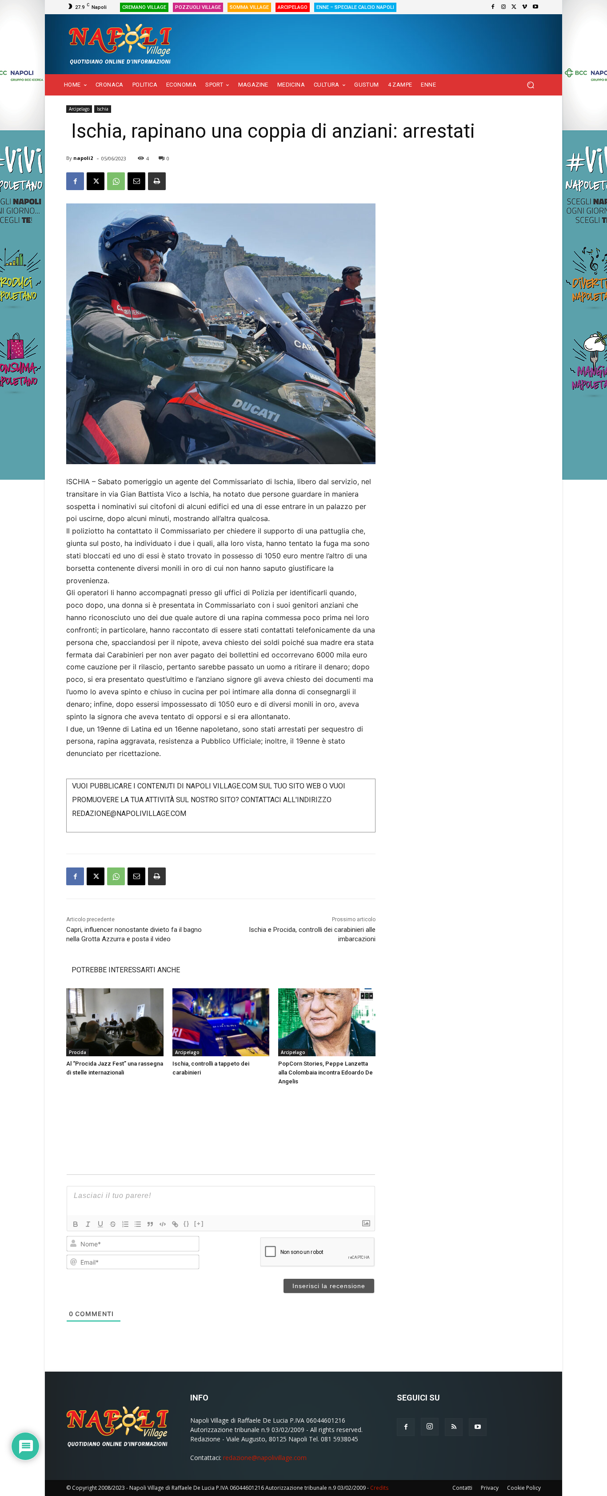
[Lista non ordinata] (138, 1224)
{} (187, 1223)
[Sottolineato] (100, 1224)
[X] (514, 7)
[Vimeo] (524, 7)
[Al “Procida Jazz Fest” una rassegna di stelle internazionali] (115, 1022)
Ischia (102, 109)
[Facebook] (492, 7)
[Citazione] (150, 1224)
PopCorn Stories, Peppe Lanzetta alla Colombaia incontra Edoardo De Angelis (325, 1072)
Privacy (490, 1488)
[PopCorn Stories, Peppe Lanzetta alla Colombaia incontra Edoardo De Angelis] (326, 1022)
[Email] (136, 181)
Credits (379, 1488)
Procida (77, 1052)
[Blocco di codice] (162, 1224)
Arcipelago (79, 109)
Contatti (462, 1488)
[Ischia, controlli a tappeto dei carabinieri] (221, 1022)
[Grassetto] (75, 1224)
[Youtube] (535, 7)
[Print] (157, 181)
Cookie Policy (524, 1488)
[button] (530, 85)
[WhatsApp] (116, 181)
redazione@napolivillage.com (265, 1457)
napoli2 (83, 158)
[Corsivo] (88, 1224)
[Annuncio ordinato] (125, 1224)
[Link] (175, 1224)
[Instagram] (503, 7)
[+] (199, 1223)
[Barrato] (113, 1224)
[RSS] (454, 1427)
